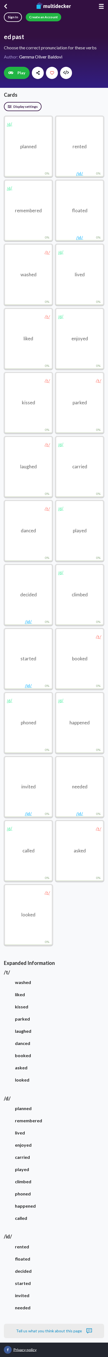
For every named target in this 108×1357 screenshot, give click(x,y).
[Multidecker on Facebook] (8, 1350)
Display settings (25, 106)
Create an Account (43, 17)
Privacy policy (25, 1349)
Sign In (13, 17)
